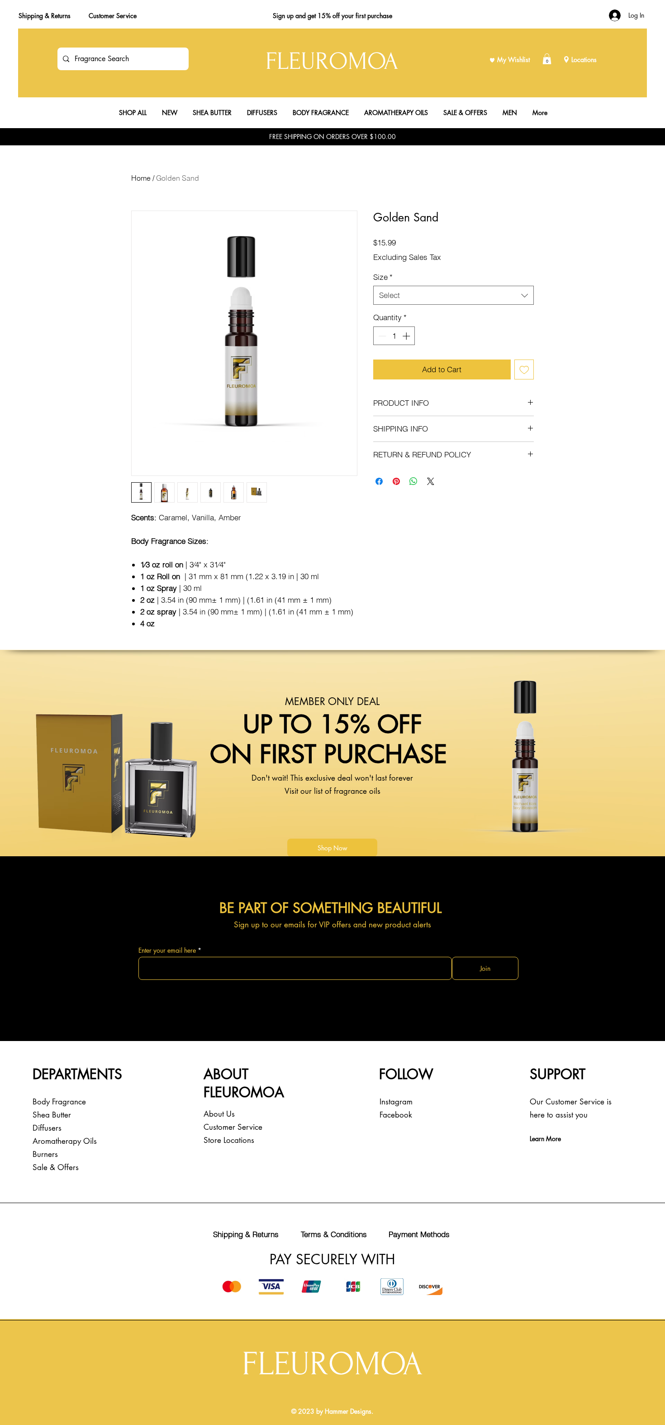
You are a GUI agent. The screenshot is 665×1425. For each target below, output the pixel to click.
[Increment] (407, 336)
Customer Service (113, 15)
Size (383, 277)
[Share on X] (430, 481)
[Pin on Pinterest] (396, 481)
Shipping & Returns (45, 15)
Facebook (396, 1115)
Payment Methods (419, 1234)
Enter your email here (167, 950)
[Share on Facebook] (379, 481)
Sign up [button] (283, 15)
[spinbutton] (394, 336)
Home (141, 177)
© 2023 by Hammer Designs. (332, 1411)
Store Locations (229, 1140)
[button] (546, 58)
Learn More (545, 1138)
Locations (584, 59)
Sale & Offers (56, 1167)
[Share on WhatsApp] (413, 481)
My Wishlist (513, 59)
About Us (219, 1114)
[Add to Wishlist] (524, 369)
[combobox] (453, 295)
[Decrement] (381, 336)
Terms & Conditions (334, 1234)
